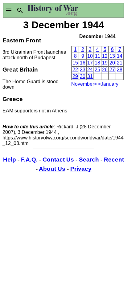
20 (112, 62)
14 (119, 56)
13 (112, 56)
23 (82, 69)
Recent (114, 159)
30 (82, 76)
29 (75, 76)
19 (105, 62)
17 (90, 62)
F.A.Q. (29, 159)
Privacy (81, 169)
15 (75, 62)
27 (112, 69)
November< (84, 84)
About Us (52, 169)
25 (97, 69)
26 (105, 69)
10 (90, 56)
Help (9, 159)
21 (119, 62)
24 (90, 69)
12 (105, 56)
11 (97, 56)
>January (108, 84)
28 (119, 69)
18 (97, 62)
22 (75, 69)
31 (90, 76)
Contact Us (58, 159)
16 (82, 62)
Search (89, 159)
